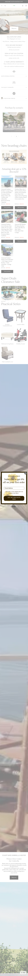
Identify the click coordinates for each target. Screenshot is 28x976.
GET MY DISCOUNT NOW (14, 498)
